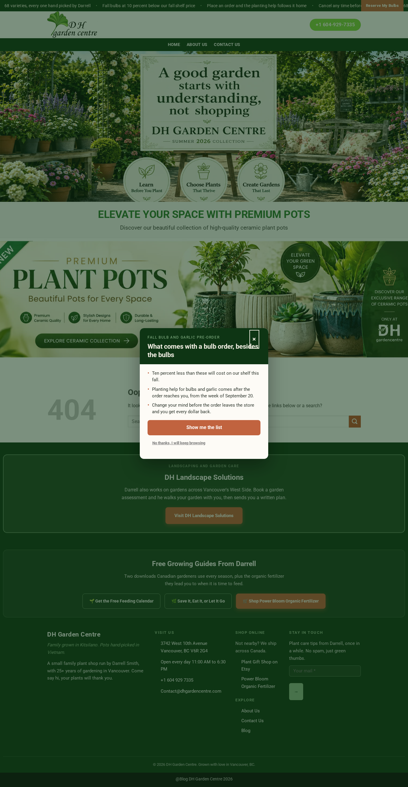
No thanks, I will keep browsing (178, 443)
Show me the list (204, 427)
